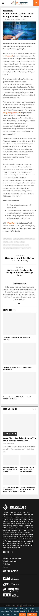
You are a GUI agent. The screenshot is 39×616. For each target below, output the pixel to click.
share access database (23, 248)
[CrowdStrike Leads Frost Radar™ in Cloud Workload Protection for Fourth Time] (19, 425)
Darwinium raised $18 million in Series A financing (16, 338)
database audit (19, 242)
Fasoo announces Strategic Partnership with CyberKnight (18, 368)
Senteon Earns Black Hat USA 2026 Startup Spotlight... (10, 469)
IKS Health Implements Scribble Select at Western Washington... (11, 489)
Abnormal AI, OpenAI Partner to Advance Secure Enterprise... (27, 469)
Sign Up (5, 567)
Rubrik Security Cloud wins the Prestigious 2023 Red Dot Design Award (19, 273)
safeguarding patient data (12, 113)
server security (9, 248)
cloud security (18, 239)
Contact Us (6, 564)
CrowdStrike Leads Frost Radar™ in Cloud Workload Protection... (19, 439)
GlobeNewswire (9, 19)
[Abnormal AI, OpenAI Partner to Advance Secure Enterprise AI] (28, 460)
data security (9, 56)
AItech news (7, 239)
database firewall (9, 245)
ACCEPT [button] (22, 614)
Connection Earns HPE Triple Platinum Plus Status (27, 489)
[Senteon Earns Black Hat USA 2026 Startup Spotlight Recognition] (11, 460)
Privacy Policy (20, 607)
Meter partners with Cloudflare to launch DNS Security (19, 259)
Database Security (8, 10)
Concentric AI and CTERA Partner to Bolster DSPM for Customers (17, 398)
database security (22, 245)
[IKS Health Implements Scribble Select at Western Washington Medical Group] (11, 480)
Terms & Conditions (9, 561)
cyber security (29, 239)
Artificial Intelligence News (12, 558)
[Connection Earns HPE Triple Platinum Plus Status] (28, 480)
